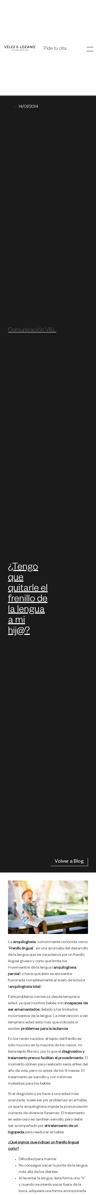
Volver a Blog (69, 862)
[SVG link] (20, 48)
